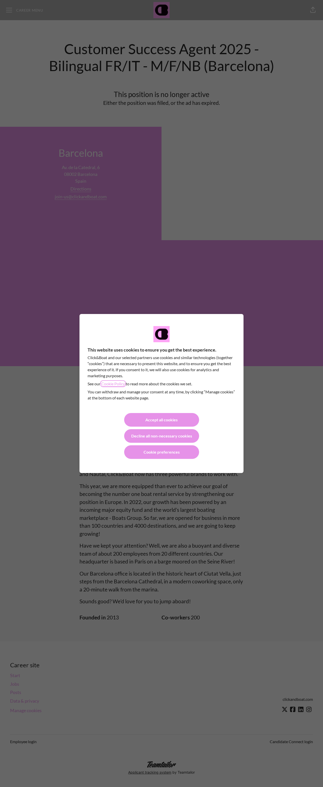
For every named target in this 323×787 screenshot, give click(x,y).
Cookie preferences (162, 452)
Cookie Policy (113, 383)
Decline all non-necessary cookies (161, 435)
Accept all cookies (161, 419)
